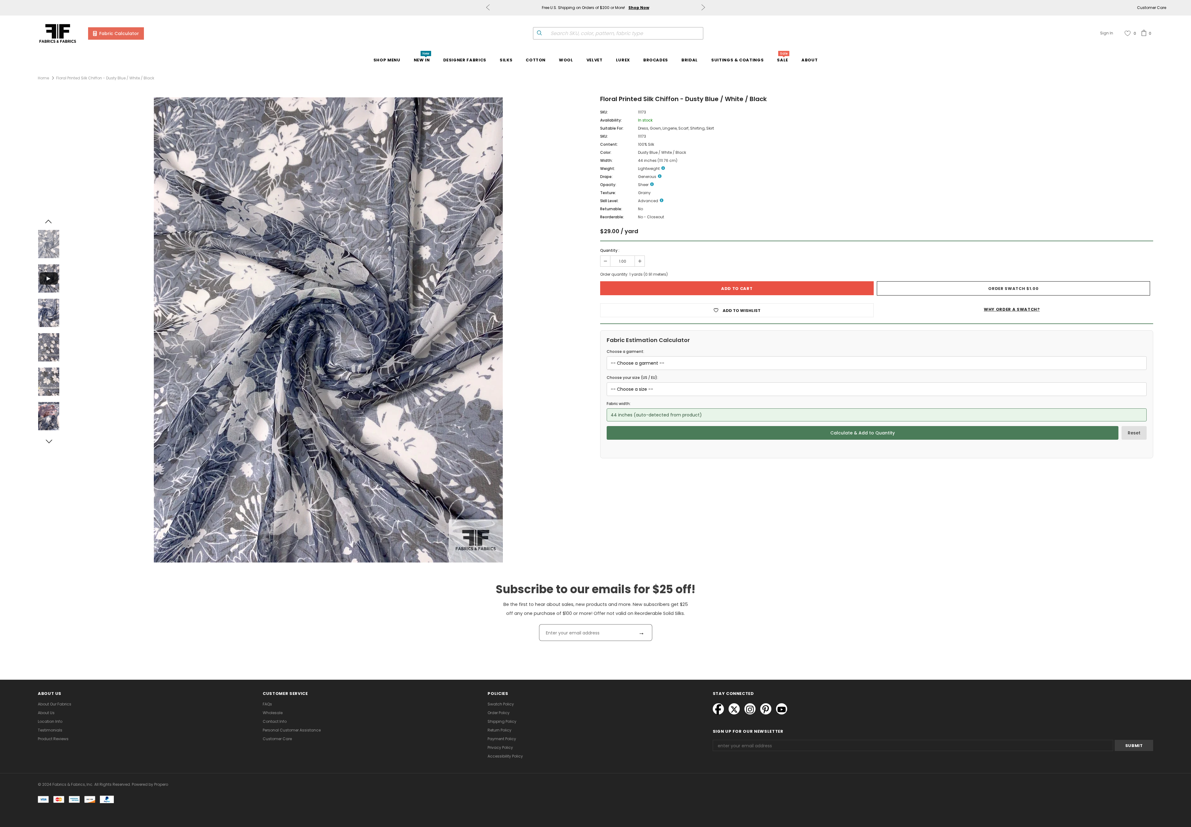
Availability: (611, 120)
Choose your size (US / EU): (632, 377)
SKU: (604, 112)
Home (43, 78)
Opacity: (608, 184)
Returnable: (611, 208)
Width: (606, 160)
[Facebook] (718, 708)
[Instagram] (750, 708)
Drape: (606, 176)
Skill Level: (609, 200)
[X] (734, 708)
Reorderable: (612, 217)
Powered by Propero (149, 784)
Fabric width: (619, 403)
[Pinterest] (765, 708)
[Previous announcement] (488, 8)
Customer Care (1151, 7)
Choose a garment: (625, 351)
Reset (1134, 433)
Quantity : (609, 250)
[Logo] (57, 33)
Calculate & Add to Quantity (862, 433)
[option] (328, 329)
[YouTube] (781, 708)
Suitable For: (611, 128)
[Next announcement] (703, 8)
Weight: (607, 168)
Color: (605, 152)
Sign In (1106, 33)
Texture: (608, 192)
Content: (609, 144)
